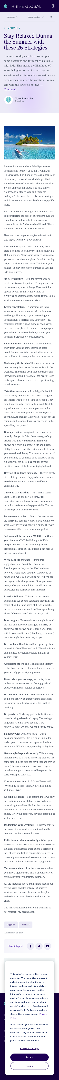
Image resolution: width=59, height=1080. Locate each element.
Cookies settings (29, 1048)
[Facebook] (30, 946)
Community (12, 28)
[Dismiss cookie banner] (47, 968)
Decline (29, 1065)
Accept (29, 1057)
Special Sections (34, 17)
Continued (10, 89)
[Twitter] (39, 946)
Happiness (11, 925)
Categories (11, 17)
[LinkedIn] (47, 946)
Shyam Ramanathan (24, 98)
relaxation (26, 925)
